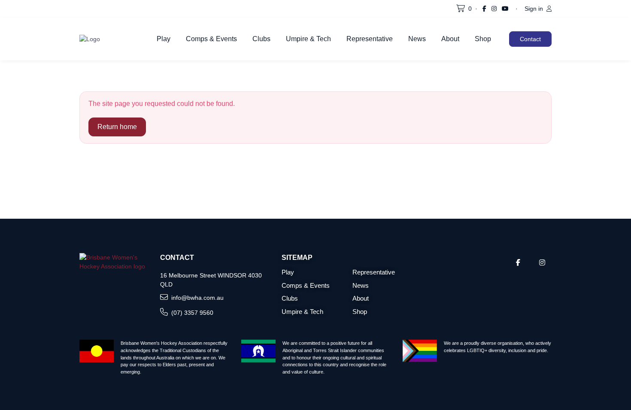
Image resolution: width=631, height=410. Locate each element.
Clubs (261, 38)
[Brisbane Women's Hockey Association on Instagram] (494, 8)
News (417, 38)
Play (163, 38)
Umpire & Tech (308, 38)
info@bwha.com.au (197, 297)
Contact (530, 39)
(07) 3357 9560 (192, 312)
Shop (483, 38)
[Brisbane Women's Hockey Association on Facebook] (484, 8)
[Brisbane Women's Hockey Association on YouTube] (505, 8)
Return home (117, 126)
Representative (369, 38)
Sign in (535, 8)
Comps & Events (211, 38)
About (450, 38)
